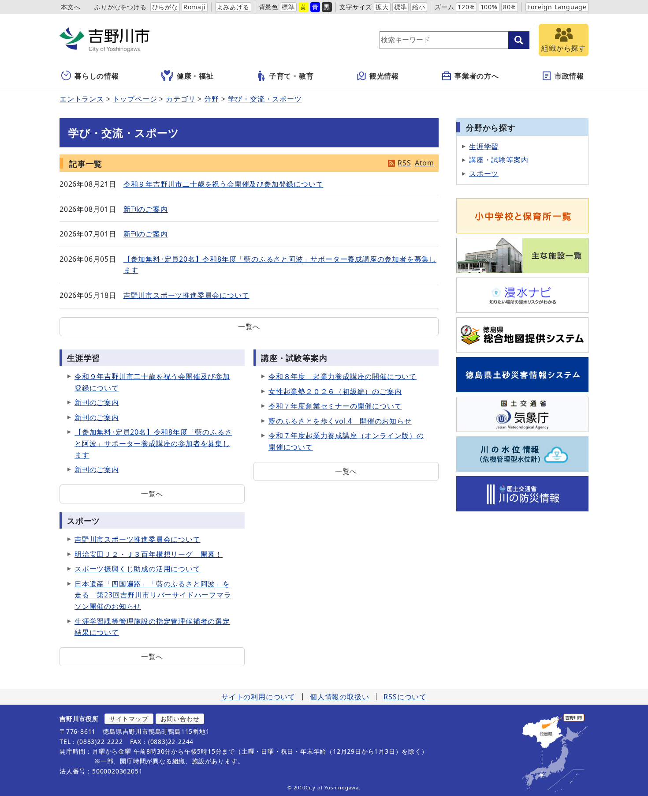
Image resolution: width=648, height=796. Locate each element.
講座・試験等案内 (498, 160)
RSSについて (405, 697)
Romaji (194, 7)
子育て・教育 (291, 76)
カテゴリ (180, 99)
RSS (404, 163)
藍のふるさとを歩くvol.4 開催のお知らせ (340, 421)
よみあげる (233, 7)
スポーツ (484, 173)
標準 (288, 7)
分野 (211, 99)
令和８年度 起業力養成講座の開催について (342, 376)
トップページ (135, 99)
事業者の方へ (476, 76)
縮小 (418, 7)
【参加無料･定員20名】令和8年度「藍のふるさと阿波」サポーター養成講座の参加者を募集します (153, 443)
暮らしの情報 (96, 76)
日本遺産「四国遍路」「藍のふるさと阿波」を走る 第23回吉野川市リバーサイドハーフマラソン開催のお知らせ (152, 595)
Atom (424, 163)
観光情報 (384, 76)
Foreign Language (557, 7)
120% (466, 7)
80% (509, 7)
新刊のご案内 (145, 209)
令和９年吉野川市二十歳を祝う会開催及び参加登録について (223, 184)
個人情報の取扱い (339, 697)
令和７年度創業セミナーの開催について (335, 406)
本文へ (70, 7)
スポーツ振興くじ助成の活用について (137, 569)
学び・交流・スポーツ (265, 99)
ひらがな (165, 7)
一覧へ (249, 326)
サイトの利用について (258, 697)
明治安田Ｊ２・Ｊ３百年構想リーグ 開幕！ (148, 554)
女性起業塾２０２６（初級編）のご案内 (335, 391)
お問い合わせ (180, 718)
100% (489, 7)
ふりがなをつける (120, 7)
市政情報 (569, 76)
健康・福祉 (195, 76)
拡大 (382, 7)
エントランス (82, 99)
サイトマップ (129, 718)
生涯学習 (484, 146)
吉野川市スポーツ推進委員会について (186, 295)
